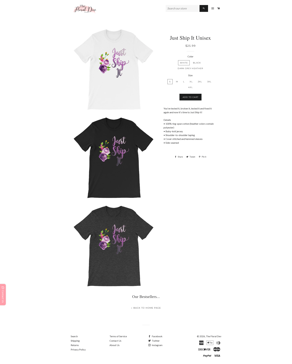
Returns (75, 345)
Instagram (156, 345)
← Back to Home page (146, 307)
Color (190, 56)
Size (190, 75)
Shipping (75, 340)
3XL (209, 81)
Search (74, 336)
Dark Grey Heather (190, 68)
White (184, 62)
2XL (200, 81)
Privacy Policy (78, 349)
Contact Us (115, 340)
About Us (114, 345)
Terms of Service (118, 336)
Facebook (156, 336)
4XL (190, 87)
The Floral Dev (213, 336)
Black (197, 62)
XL (191, 81)
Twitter (155, 340)
